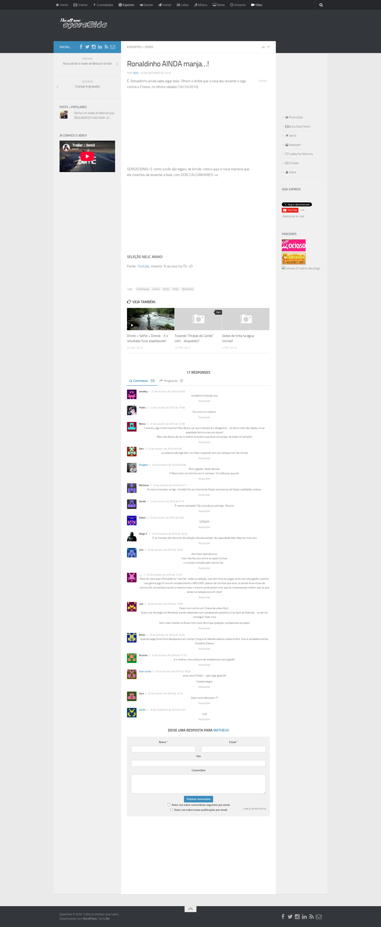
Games (148, 5)
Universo (239, 5)
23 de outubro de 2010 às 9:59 (166, 517)
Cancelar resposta (254, 808)
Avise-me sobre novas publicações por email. (201, 810)
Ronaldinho (187, 289)
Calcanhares (143, 289)
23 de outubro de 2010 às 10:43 (169, 533)
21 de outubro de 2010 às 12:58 (167, 423)
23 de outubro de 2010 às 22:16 (165, 693)
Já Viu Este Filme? (299, 126)
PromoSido (295, 117)
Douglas (143, 464)
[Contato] (112, 47)
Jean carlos (145, 671)
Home (63, 5)
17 (268, 47)
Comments (143, 381)
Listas (184, 5)
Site (198, 756)
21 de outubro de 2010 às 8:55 (168, 391)
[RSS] (106, 47)
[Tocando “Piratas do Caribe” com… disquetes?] (198, 319)
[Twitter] (87, 47)
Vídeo (258, 5)
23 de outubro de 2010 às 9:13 (166, 501)
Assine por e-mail (293, 216)
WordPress (90, 918)
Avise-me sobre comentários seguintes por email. (201, 805)
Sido (136, 73)
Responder (204, 401)
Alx (108, 918)
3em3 (292, 135)
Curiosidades (104, 5)
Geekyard (294, 145)
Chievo (156, 289)
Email (233, 742)
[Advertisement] (216, 25)
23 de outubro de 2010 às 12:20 (164, 574)
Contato (293, 163)
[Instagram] (93, 47)
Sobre (292, 172)
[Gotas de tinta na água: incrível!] (246, 319)
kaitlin (142, 709)
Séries (220, 5)
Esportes (128, 5)
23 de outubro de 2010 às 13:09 (165, 603)
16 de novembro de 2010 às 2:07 (167, 709)
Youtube (143, 266)
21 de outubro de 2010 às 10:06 (167, 407)
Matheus (221, 730)
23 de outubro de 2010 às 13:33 (167, 634)
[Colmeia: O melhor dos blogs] (301, 268)
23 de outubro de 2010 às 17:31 (169, 655)
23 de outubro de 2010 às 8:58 (168, 464)
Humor (166, 5)
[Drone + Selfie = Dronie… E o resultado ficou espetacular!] (150, 319)
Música (202, 5)
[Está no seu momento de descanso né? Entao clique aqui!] (294, 250)
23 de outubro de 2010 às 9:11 (169, 485)
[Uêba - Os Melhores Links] (294, 263)
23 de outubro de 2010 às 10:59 (165, 549)
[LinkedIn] (100, 47)
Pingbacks (173, 381)
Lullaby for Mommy (300, 154)
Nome (163, 742)
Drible (166, 289)
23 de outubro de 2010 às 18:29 (172, 671)
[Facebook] (81, 47)
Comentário (198, 770)
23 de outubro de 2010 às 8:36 (164, 448)
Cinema (82, 5)
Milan (175, 289)
